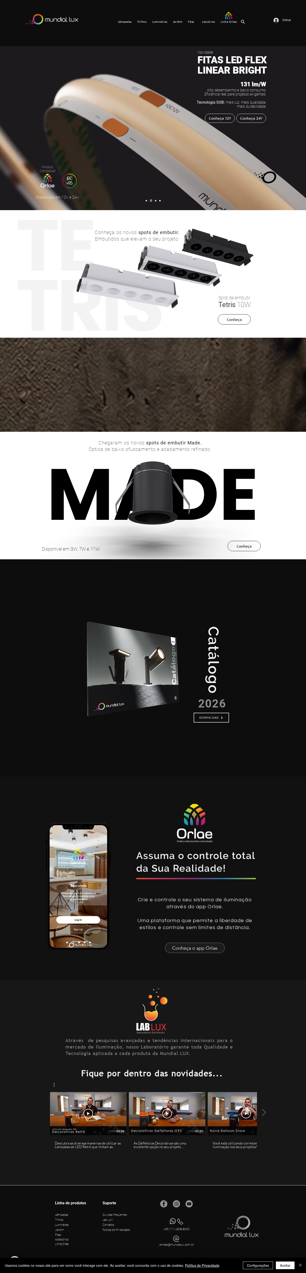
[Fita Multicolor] (84, 942)
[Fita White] (90, 942)
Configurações (258, 1265)
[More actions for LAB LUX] (56, 1085)
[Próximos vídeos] (263, 1112)
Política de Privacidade (202, 1265)
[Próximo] (279, 274)
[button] (211, 718)
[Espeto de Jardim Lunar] (146, 200)
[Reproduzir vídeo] (88, 1113)
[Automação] (79, 942)
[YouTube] (189, 1203)
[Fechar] (300, 1265)
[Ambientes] (73, 942)
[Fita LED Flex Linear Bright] (151, 201)
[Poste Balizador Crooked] (160, 200)
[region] (116, 667)
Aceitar (285, 1265)
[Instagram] (176, 1203)
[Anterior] (27, 274)
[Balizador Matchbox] (155, 200)
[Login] (67, 942)
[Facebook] (163, 1203)
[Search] (243, 22)
